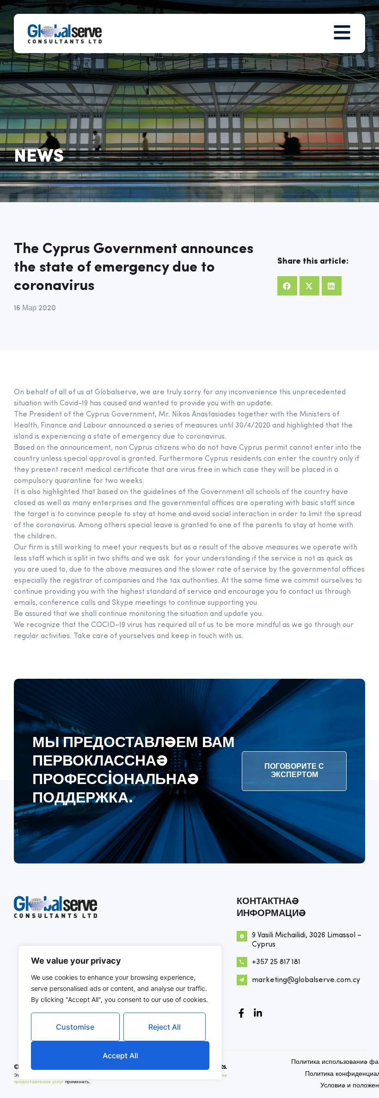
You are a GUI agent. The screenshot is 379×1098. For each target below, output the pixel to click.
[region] (120, 1013)
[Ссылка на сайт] (258, 1013)
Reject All (164, 1027)
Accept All (120, 1055)
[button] (287, 286)
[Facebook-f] (241, 1013)
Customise (75, 1027)
